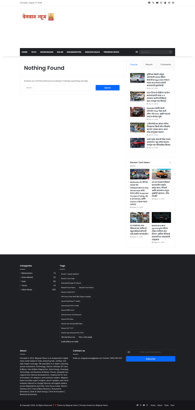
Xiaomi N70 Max (67, 319)
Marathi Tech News (86, 288)
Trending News (111, 52)
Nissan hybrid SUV (68, 292)
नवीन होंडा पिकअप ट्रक (68, 337)
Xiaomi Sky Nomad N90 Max (71, 324)
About (159, 405)
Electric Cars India (68, 278)
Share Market (27, 277)
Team (166, 405)
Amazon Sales (92, 52)
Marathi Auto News (68, 288)
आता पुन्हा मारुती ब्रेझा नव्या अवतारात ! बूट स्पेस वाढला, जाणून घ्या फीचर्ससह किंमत (159, 142)
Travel (24, 285)
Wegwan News (102, 405)
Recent (149, 64)
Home (24, 52)
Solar (60, 52)
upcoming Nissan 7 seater (70, 301)
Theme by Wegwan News (67, 405)
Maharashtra (74, 52)
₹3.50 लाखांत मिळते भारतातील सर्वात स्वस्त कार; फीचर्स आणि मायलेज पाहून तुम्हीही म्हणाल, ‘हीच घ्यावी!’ (161, 189)
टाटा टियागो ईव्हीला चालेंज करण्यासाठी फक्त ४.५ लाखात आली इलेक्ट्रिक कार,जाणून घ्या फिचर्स (158, 96)
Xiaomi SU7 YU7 (67, 328)
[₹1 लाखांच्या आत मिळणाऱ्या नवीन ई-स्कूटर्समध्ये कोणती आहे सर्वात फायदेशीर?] (139, 217)
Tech (33, 52)
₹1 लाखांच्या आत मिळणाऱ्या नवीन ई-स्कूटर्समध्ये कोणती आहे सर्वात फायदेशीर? (139, 229)
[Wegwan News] (38, 17)
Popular (134, 64)
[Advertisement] (124, 26)
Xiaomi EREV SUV (67, 310)
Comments (166, 64)
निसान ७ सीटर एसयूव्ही (85, 337)
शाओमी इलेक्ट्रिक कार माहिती (69, 342)
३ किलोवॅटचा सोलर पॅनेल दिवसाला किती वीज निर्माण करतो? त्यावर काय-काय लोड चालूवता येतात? (158, 127)
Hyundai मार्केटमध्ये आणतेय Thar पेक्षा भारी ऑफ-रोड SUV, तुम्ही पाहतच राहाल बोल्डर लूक (158, 112)
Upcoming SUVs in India (70, 306)
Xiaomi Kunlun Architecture (71, 315)
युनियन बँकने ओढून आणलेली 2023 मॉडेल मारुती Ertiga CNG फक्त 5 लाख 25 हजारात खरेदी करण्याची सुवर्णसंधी (158, 80)
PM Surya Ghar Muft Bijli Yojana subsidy (76, 297)
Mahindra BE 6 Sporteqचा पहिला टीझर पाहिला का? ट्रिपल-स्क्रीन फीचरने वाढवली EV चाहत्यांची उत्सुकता (161, 232)
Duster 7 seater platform (70, 274)
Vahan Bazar (46, 52)
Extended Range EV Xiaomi (71, 283)
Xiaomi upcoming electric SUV (72, 333)
